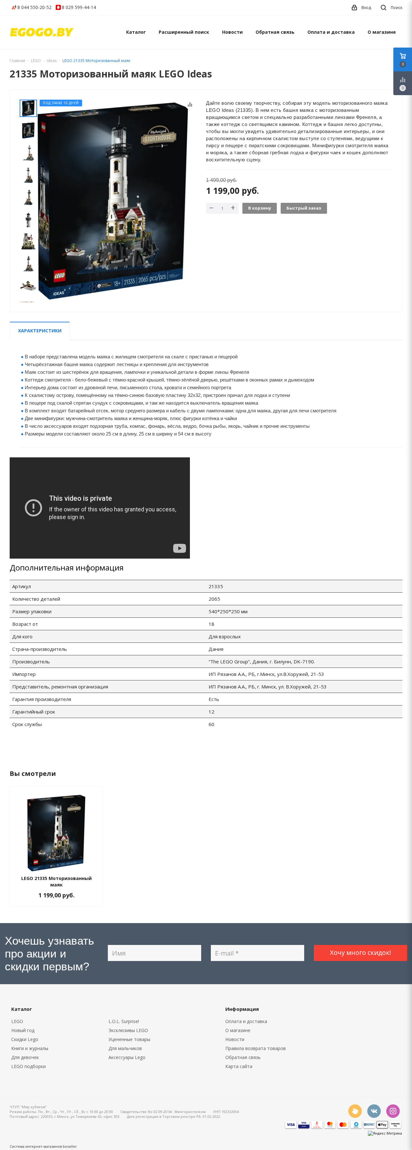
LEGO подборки (28, 1066)
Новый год (22, 1030)
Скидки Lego (24, 1039)
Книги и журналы (29, 1048)
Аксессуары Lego (126, 1057)
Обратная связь (275, 32)
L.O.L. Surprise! (123, 1021)
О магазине (382, 32)
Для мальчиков (125, 1048)
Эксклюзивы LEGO (128, 1030)
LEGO (17, 1021)
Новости (232, 32)
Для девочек (25, 1057)
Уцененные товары (129, 1039)
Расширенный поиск (184, 32)
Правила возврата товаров (255, 1048)
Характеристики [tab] (39, 331)
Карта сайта (238, 1066)
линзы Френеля (232, 372)
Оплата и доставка (331, 32)
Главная (17, 60)
